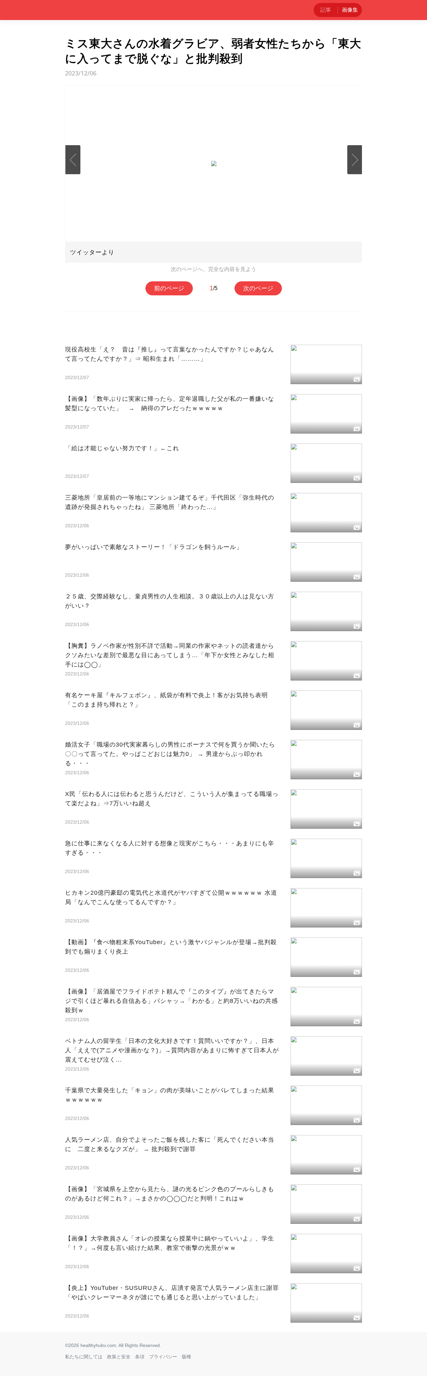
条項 (139, 1356)
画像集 (350, 10)
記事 (325, 10)
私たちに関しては (83, 1356)
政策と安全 (118, 1356)
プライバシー (163, 1356)
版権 (186, 1356)
